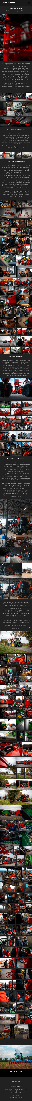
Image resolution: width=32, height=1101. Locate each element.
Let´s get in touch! (16, 1092)
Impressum (16, 1096)
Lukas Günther (8, 2)
